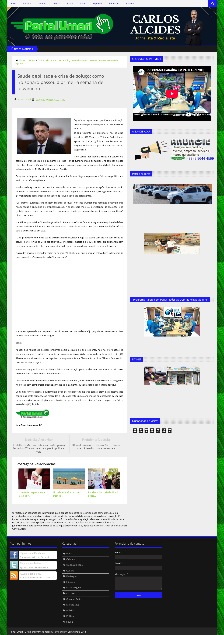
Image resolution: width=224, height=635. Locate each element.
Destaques (71, 576)
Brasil (70, 3)
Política (27, 3)
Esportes (97, 3)
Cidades (42, 3)
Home (22, 60)
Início (13, 3)
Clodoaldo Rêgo (74, 564)
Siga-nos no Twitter (30, 563)
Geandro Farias (74, 599)
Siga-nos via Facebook (32, 553)
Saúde (83, 3)
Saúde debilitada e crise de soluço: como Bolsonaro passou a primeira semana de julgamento (66, 62)
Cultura (130, 3)
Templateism (60, 631)
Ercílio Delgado (74, 587)
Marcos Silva (72, 604)
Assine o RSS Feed (30, 573)
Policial (56, 3)
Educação (114, 3)
